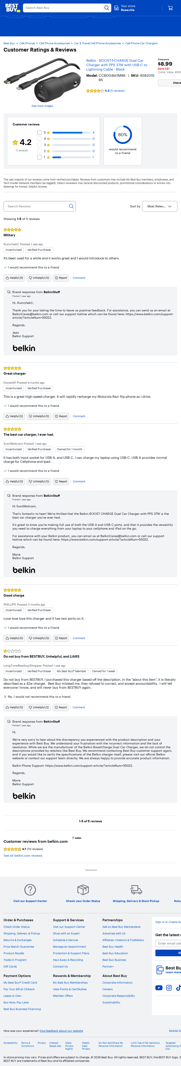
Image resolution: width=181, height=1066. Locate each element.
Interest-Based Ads (55, 1044)
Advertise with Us (113, 933)
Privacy (42, 1043)
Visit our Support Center (69, 926)
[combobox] (159, 206)
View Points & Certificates (70, 989)
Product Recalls (14, 953)
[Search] (71, 206)
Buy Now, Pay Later (16, 1002)
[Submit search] (106, 8)
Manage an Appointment (69, 946)
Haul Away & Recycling (68, 960)
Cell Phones (27, 43)
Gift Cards (10, 966)
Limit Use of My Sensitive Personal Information (145, 1044)
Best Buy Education (115, 953)
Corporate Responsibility (118, 995)
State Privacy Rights (69, 1046)
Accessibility (11, 1043)
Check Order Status (17, 926)
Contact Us (60, 966)
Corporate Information (117, 982)
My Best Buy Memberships (70, 982)
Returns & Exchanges (18, 940)
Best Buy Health (112, 946)
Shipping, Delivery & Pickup (22, 933)
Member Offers (63, 995)
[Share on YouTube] (158, 987)
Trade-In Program (15, 960)
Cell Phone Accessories (54, 43)
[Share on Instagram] (168, 987)
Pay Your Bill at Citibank (19, 989)
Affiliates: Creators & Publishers (123, 940)
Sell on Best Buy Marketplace (121, 926)
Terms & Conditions (27, 1044)
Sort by (135, 206)
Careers (107, 989)
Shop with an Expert (66, 933)
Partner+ (108, 966)
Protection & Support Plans (71, 953)
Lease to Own (12, 995)
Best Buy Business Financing (22, 1009)
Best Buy (9, 43)
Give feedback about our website (61, 1031)
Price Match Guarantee (19, 946)
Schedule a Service (65, 940)
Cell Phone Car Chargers (141, 43)
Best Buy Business (114, 960)
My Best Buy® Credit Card (20, 982)
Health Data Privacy (86, 1046)
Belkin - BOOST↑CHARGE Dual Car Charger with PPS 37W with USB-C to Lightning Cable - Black (116, 64)
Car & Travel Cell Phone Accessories (97, 43)
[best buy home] (12, 8)
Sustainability (111, 1002)
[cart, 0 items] (170, 8)
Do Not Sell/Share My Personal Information (111, 1044)
